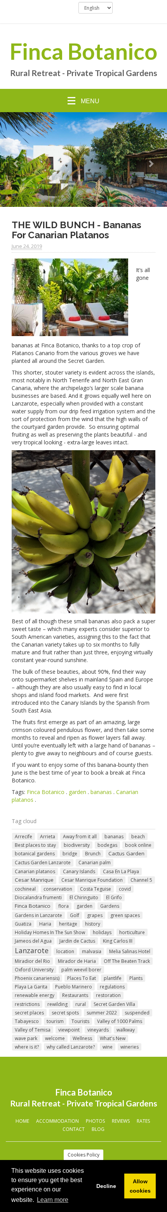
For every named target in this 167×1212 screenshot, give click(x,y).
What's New (112, 1038)
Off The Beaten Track (127, 961)
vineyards (98, 1029)
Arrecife (23, 836)
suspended (137, 1012)
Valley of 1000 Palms (119, 1021)
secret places (29, 1012)
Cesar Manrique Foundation (92, 880)
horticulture (132, 932)
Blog (98, 1129)
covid (125, 889)
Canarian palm (94, 862)
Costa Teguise (95, 889)
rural (80, 1004)
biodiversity (77, 845)
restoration (108, 995)
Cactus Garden (126, 853)
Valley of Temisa (32, 1029)
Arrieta (47, 836)
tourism (55, 1021)
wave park (26, 1038)
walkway (126, 1029)
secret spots (65, 1012)
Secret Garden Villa (114, 1004)
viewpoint (69, 1029)
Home (22, 1121)
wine (108, 1047)
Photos (95, 1121)
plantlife (113, 978)
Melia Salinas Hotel (129, 951)
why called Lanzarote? (71, 1047)
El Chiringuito (84, 897)
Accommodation (57, 1121)
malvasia (91, 951)
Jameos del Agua (33, 941)
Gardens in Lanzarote (38, 915)
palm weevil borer (81, 969)
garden (77, 792)
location (65, 951)
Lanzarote (32, 950)
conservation (57, 889)
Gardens (109, 906)
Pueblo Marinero (73, 986)
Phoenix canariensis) (37, 978)
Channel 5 (141, 880)
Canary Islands (79, 871)
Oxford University (34, 969)
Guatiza (23, 924)
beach (138, 836)
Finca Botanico (83, 51)
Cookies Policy (83, 1154)
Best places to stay (35, 845)
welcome (55, 1038)
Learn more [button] (52, 1199)
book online (138, 845)
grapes (95, 915)
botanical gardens (35, 853)
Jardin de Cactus (77, 941)
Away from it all (80, 836)
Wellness (82, 1038)
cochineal (25, 889)
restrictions (27, 1004)
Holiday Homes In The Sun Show (50, 932)
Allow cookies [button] (140, 1186)
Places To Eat (81, 978)
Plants (136, 978)
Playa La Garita (31, 986)
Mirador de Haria (77, 961)
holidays (102, 932)
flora (63, 906)
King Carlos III (117, 941)
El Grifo (114, 897)
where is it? (27, 1047)
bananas (101, 792)
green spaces (125, 915)
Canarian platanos (35, 871)
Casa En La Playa (121, 871)
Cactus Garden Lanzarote (43, 862)
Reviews (121, 1121)
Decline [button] (106, 1186)
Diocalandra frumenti (38, 897)
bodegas (107, 845)
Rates (143, 1121)
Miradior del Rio (32, 961)
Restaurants (75, 995)
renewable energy (34, 995)
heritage (68, 924)
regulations (112, 986)
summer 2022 (102, 1012)
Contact (74, 1129)
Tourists (80, 1021)
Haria (45, 924)
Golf (74, 915)
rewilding (57, 1004)
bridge (70, 853)
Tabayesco (27, 1021)
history (92, 924)
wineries (129, 1047)
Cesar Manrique (34, 879)
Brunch (93, 853)
